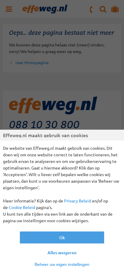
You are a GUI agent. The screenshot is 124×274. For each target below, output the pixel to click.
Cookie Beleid (22, 207)
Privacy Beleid (77, 200)
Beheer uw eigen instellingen (62, 264)
